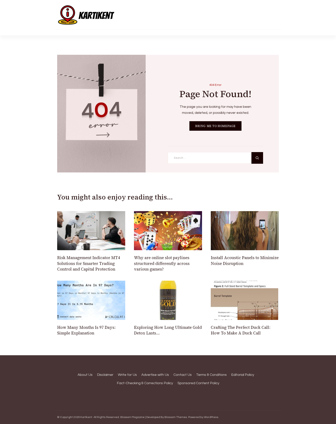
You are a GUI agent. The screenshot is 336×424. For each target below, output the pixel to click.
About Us (85, 375)
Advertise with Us (155, 375)
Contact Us (182, 375)
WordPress (211, 417)
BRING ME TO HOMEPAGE (215, 126)
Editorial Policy (242, 375)
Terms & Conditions (211, 375)
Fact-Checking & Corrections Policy (145, 383)
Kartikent (86, 417)
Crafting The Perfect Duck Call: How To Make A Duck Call (240, 330)
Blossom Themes (175, 417)
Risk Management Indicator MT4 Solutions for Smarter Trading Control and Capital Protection (88, 263)
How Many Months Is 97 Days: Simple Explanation (86, 330)
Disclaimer (105, 375)
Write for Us (127, 375)
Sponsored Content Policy (198, 383)
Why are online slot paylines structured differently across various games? (162, 263)
